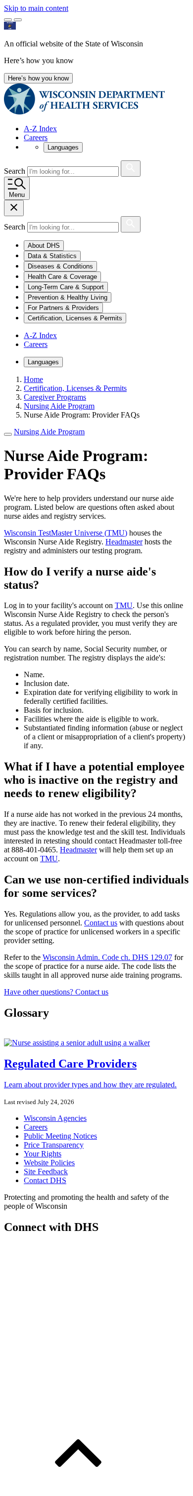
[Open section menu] (8, 434)
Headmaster (124, 541)
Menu (17, 194)
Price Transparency (54, 1145)
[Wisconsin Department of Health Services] (84, 112)
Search (15, 171)
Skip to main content (36, 8)
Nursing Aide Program (49, 431)
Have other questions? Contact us (56, 992)
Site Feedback (46, 1171)
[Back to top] (78, 1487)
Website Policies (49, 1162)
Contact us (100, 923)
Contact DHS (45, 1180)
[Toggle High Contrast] (18, 19)
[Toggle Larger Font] (8, 19)
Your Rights (42, 1154)
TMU (124, 605)
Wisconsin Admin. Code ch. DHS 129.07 (107, 957)
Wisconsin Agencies (55, 1118)
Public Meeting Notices (60, 1136)
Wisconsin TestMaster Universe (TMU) (65, 533)
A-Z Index (40, 128)
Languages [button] (63, 147)
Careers (36, 137)
